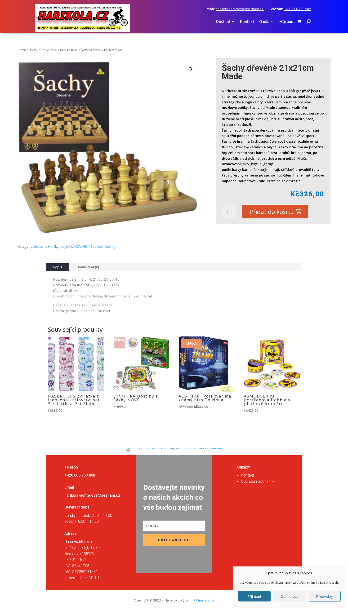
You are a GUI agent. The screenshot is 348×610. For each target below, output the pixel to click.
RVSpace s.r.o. (203, 600)
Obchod (223, 22)
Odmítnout (289, 596)
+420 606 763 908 (297, 9)
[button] (191, 69)
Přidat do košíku (272, 212)
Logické (72, 50)
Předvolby (324, 596)
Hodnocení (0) (87, 267)
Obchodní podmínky (257, 481)
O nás (264, 22)
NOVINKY (81, 246)
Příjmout (254, 596)
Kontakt (247, 22)
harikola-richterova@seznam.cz (240, 9)
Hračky (33, 50)
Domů (22, 50)
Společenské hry (53, 50)
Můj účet (287, 22)
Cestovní (39, 246)
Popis (57, 267)
